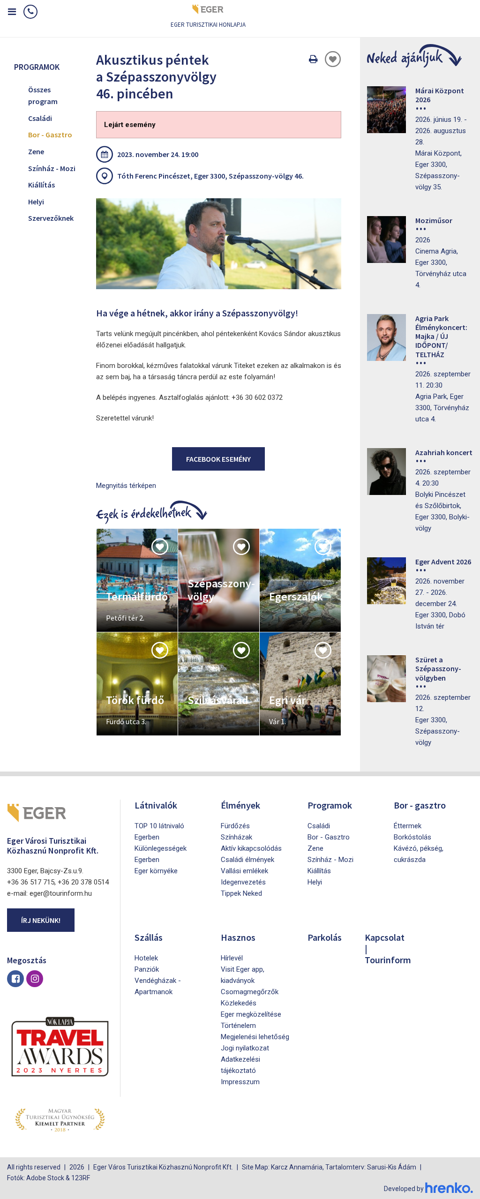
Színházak (236, 837)
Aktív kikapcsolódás (251, 848)
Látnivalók (156, 805)
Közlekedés (238, 1003)
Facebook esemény (218, 459)
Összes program (43, 95)
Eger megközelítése (251, 1014)
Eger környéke (156, 871)
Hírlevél (232, 958)
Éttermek (407, 826)
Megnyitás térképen (126, 485)
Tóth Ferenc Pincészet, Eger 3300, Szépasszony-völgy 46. (210, 175)
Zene (36, 151)
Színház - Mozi (51, 168)
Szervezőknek (51, 218)
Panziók (147, 969)
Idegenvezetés (243, 882)
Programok (330, 805)
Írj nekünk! (40, 920)
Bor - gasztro (420, 805)
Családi (40, 118)
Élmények (240, 805)
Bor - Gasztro (50, 134)
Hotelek (146, 958)
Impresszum (240, 1082)
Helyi (36, 201)
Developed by (404, 1188)
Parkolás (325, 937)
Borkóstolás (412, 837)
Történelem (238, 1025)
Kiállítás (41, 184)
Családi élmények (247, 859)
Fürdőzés (235, 826)
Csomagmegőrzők (249, 992)
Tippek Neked (241, 893)
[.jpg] (218, 243)
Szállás (149, 937)
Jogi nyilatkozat (245, 1048)
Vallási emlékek (244, 871)
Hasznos (238, 937)
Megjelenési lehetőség (255, 1037)
